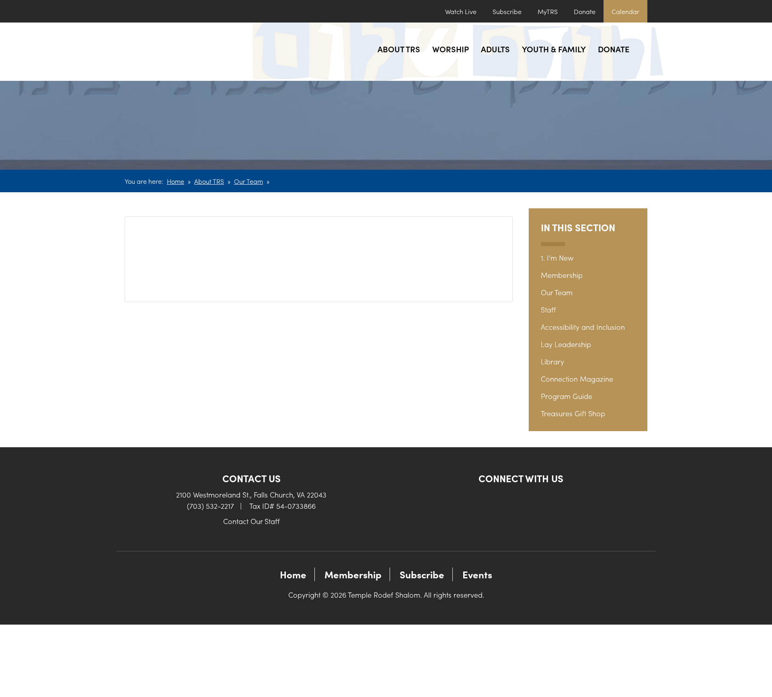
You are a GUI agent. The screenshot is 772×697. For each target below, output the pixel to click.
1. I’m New (557, 258)
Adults (495, 48)
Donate (584, 11)
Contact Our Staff (251, 521)
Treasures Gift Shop (573, 413)
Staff (548, 309)
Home (175, 181)
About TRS (399, 48)
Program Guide (566, 396)
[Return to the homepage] (184, 52)
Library (552, 361)
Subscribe (507, 11)
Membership (562, 275)
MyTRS (548, 11)
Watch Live (460, 11)
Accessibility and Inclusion (583, 327)
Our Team (248, 181)
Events (477, 574)
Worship (450, 48)
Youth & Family (554, 48)
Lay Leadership (566, 344)
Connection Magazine (577, 379)
